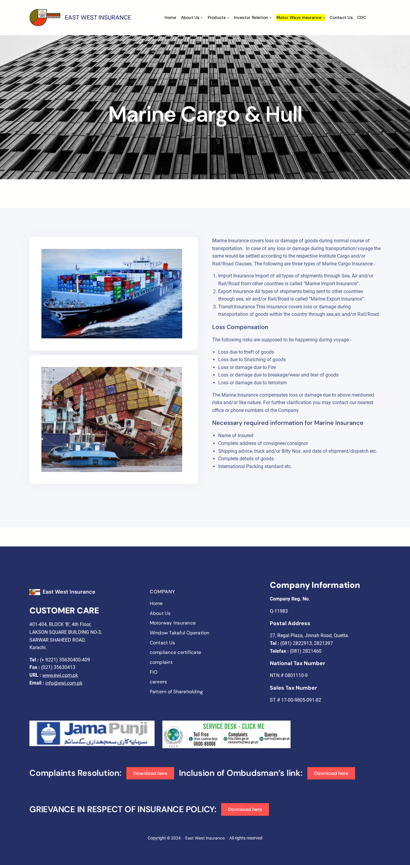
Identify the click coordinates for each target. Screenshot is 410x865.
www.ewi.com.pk (60, 675)
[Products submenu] (228, 17)
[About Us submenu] (201, 17)
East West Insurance (69, 591)
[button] (150, 773)
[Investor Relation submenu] (270, 17)
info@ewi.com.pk (64, 683)
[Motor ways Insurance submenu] (324, 17)
